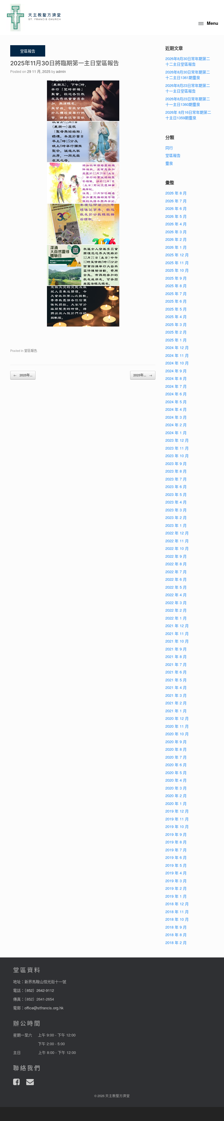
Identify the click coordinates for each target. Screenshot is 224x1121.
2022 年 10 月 (177, 548)
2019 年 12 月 (177, 811)
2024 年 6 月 (176, 394)
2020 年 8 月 (176, 749)
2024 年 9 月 (176, 370)
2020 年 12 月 (177, 718)
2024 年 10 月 (177, 363)
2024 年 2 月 (176, 424)
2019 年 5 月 (176, 865)
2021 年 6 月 (176, 672)
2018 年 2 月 (176, 942)
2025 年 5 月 (176, 309)
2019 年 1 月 (176, 896)
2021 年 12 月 (177, 625)
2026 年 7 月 (176, 201)
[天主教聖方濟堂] (34, 17)
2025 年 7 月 (176, 293)
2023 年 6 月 (176, 486)
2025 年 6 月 (176, 301)
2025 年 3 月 (176, 324)
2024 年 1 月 (176, 432)
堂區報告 (30, 350)
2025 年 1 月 (176, 340)
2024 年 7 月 (176, 386)
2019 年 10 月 (177, 826)
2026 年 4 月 (176, 224)
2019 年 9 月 (176, 834)
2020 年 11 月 (177, 726)
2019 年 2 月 (176, 888)
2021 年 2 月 (176, 703)
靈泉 (169, 163)
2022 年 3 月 (176, 602)
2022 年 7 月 (176, 571)
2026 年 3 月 (176, 231)
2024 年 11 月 (177, 355)
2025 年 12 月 (177, 254)
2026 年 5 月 (176, 216)
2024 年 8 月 (176, 378)
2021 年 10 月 (177, 641)
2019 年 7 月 (176, 849)
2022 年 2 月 (176, 610)
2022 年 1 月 (176, 618)
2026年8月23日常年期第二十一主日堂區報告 (187, 88)
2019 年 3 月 (176, 880)
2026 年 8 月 (176, 193)
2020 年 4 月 (176, 780)
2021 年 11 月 (177, 633)
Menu (212, 23)
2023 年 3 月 (176, 510)
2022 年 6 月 (176, 579)
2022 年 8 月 (176, 563)
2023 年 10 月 (177, 455)
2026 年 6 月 (176, 208)
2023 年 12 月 (177, 440)
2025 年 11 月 (177, 262)
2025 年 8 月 (176, 285)
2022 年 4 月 (176, 594)
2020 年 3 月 (176, 788)
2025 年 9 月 (176, 278)
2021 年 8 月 (176, 656)
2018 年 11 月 (177, 911)
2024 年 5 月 (176, 401)
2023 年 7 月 (176, 479)
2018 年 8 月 (176, 934)
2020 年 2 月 (176, 795)
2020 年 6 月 (176, 764)
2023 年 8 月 (176, 471)
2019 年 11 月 (177, 819)
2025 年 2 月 (176, 332)
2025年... (22, 375)
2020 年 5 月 (176, 772)
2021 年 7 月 (176, 664)
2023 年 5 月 (176, 494)
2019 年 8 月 (176, 842)
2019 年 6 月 (176, 857)
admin (61, 71)
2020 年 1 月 (176, 803)
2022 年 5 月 (176, 587)
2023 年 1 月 (176, 525)
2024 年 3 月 (176, 417)
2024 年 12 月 (177, 347)
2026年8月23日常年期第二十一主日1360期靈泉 (187, 101)
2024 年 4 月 (176, 409)
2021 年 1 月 (176, 710)
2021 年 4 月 (176, 687)
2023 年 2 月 (176, 517)
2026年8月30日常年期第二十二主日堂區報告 (187, 61)
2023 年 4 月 (176, 502)
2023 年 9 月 (176, 463)
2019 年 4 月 (176, 873)
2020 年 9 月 (176, 741)
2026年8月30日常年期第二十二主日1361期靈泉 (187, 74)
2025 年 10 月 (177, 270)
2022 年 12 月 (177, 533)
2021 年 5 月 (176, 680)
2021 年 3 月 (176, 695)
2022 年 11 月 (177, 540)
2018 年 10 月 (177, 919)
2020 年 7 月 (176, 757)
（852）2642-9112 (39, 990)
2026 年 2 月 (176, 239)
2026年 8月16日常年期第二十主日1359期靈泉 (188, 115)
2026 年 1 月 (176, 247)
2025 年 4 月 (176, 316)
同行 (169, 147)
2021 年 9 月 (176, 649)
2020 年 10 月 (177, 733)
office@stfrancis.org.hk (44, 1008)
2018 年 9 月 (176, 927)
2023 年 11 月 (177, 448)
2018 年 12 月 (177, 903)
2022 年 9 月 (176, 556)
